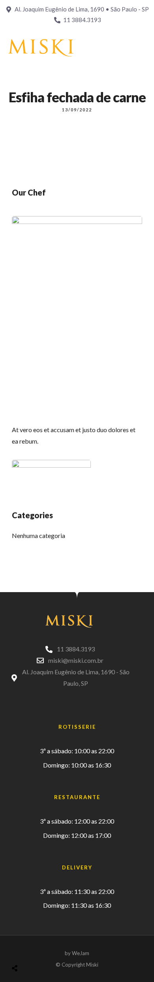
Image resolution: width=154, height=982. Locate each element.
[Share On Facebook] (22, 948)
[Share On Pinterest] (46, 948)
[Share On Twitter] (34, 948)
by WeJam (77, 953)
